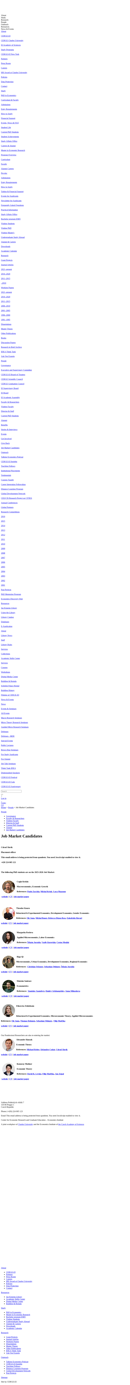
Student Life (6, 127)
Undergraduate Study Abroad (13, 237)
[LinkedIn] (3, 1236)
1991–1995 (5, 320)
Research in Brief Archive (11, 347)
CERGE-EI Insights (9, 461)
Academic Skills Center (10, 658)
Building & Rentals (9, 681)
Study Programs (7, 50)
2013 (3, 530)
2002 (3, 580)
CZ (2, 805)
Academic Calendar (9, 251)
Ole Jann (31, 918)
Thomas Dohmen (27, 1021)
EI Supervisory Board (10, 388)
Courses (4, 667)
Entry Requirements (9, 109)
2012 (3, 535)
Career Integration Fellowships (13, 484)
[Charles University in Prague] (65, 1224)
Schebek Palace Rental (10, 686)
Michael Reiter (33, 1049)
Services (4, 649)
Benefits (4, 425)
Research (4, 256)
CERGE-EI (5, 36)
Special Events (7, 741)
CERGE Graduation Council (12, 384)
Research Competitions (10, 512)
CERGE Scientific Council (12, 379)
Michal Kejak (46, 891)
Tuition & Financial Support (12, 191)
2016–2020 (5, 274)
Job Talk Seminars (8, 764)
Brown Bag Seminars (9, 750)
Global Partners (7, 507)
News (3, 704)
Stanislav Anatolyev (36, 991)
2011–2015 (5, 278)
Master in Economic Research (13, 150)
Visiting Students (8, 223)
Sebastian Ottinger (52, 967)
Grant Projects (6, 260)
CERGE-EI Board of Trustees (13, 375)
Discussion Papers (8, 342)
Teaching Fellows (8, 466)
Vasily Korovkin (49, 942)
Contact (4, 86)
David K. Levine (34, 1074)
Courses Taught (7, 480)
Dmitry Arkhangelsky (55, 991)
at (54, 1049)
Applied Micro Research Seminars (15, 727)
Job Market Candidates (10, 448)
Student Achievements (10, 137)
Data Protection (7, 82)
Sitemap (4, 1377)
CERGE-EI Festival (9, 777)
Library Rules (6, 645)
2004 (3, 571)
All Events (5, 713)
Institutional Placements (10, 471)
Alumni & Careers (8, 242)
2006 (3, 562)
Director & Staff (7, 411)
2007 (3, 558)
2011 (3, 539)
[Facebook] (2, 1240)
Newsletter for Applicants (11, 201)
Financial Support (8, 118)
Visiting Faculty (7, 407)
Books (3, 338)
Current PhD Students (10, 132)
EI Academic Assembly (10, 397)
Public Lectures (7, 745)
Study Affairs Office (9, 141)
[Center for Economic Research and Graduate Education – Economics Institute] (10, 9)
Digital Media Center (9, 677)
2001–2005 (5, 310)
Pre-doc (4, 173)
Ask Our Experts (8, 356)
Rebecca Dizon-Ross (57, 918)
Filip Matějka (59, 1021)
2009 (3, 548)
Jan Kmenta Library (9, 608)
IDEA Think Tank (8, 352)
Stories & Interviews (9, 429)
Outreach (4, 452)
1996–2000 (5, 315)
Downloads (5, 246)
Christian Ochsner (35, 967)
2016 (3, 516)
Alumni (4, 420)
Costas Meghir (63, 942)
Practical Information (9, 210)
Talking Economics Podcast (12, 457)
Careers (4, 68)
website (5, 897)
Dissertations (6, 324)
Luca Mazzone (59, 891)
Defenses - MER (7, 736)
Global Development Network (13, 494)
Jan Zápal (59, 1074)
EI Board (4, 393)
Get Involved (6, 439)
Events (3, 434)
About (3, 31)
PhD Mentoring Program (11, 594)
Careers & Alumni (8, 146)
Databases (5, 622)
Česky (3, 803)
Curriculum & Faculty (10, 100)
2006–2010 (5, 306)
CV (10, 897)
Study (3, 91)
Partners (4, 59)
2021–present (6, 269)
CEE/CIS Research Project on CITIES (16, 498)
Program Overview (8, 155)
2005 (3, 567)
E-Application (6, 626)
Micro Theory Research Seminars (14, 722)
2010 (3, 544)
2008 (3, 553)
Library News (6, 635)
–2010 (3, 283)
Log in (3, 798)
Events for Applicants (9, 196)
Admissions (5, 104)
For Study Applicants (9, 754)
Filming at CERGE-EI (10, 695)
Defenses (4, 732)
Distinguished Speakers (10, 773)
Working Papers (7, 288)
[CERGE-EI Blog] (2, 1254)
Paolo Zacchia (33, 891)
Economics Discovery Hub (12, 599)
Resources (5, 603)
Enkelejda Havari (74, 918)
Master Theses (7, 329)
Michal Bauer (41, 918)
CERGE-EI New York (10, 54)
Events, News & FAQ (10, 123)
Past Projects (6, 590)
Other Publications (8, 333)
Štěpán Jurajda (34, 942)
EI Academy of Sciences (11, 45)
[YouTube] (2, 1250)
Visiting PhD (6, 228)
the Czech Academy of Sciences (71, 1124)
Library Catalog (7, 617)
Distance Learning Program (12, 489)
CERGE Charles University (12, 40)
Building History (7, 690)
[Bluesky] (4, 1263)
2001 (3, 585)
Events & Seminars (8, 709)
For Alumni (5, 759)
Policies (4, 77)
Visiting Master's (7, 233)
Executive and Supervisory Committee (16, 370)
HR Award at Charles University (14, 72)
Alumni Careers (7, 169)
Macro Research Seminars (11, 718)
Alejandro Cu (46, 1049)
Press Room (6, 63)
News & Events (7, 699)
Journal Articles (7, 265)
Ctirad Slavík (62, 1049)
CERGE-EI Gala (8, 782)
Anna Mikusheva (72, 991)
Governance (6, 365)
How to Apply (7, 114)
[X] (4, 1246)
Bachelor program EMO (11, 219)
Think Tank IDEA (8, 768)
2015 (3, 521)
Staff (3, 640)
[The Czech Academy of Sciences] (16, 1232)
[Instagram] (2, 1257)
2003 (3, 576)
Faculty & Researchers (10, 402)
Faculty (4, 164)
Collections (5, 654)
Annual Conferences (9, 503)
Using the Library (8, 613)
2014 (3, 526)
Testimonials (6, 475)
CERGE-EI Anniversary (11, 786)
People (3, 361)
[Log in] (1, 801)
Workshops (5, 672)
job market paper (21, 897)
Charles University (25, 1124)
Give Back (5, 443)
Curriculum (5, 159)
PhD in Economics (8, 95)
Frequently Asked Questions (12, 205)
